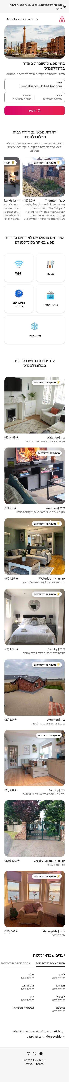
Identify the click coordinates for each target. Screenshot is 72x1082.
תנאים (29, 1064)
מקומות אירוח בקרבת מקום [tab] (50, 963)
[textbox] (50, 99)
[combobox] (34, 86)
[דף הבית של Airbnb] (62, 19)
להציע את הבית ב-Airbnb (22, 19)
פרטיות (40, 1064)
